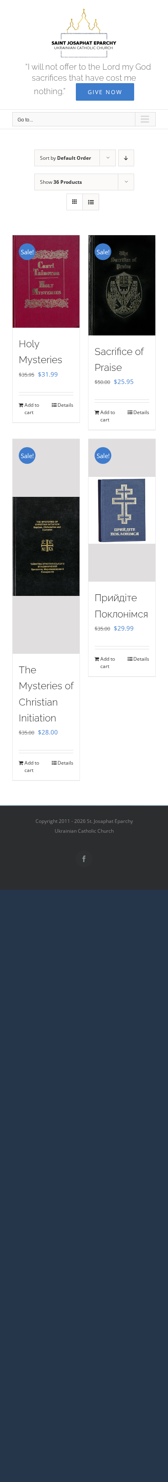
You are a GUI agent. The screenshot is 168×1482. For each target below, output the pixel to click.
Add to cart (31, 408)
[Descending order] (126, 158)
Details (65, 404)
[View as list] (91, 202)
